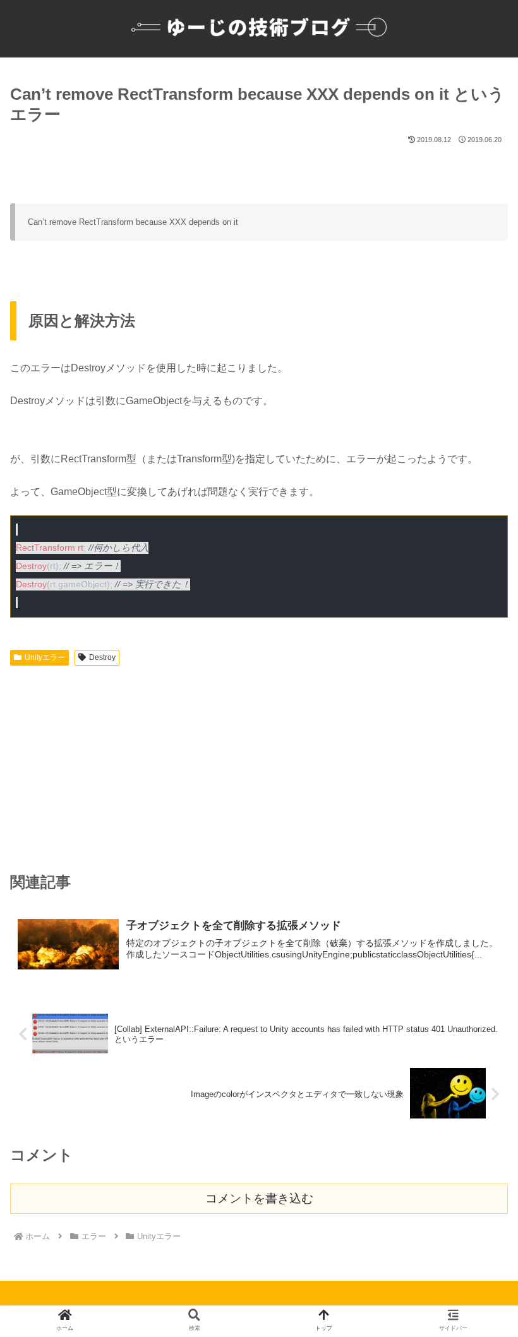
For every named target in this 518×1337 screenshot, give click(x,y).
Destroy (102, 657)
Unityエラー (45, 657)
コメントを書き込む (259, 1198)
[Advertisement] (259, 766)
